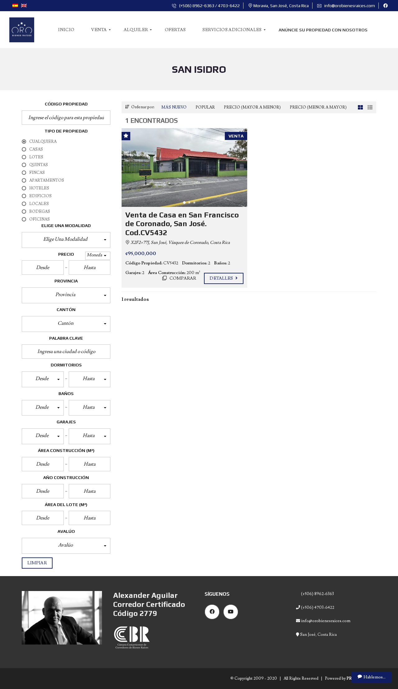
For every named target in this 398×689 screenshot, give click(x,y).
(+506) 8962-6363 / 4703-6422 (209, 5)
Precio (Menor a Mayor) (318, 107)
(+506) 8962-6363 (317, 593)
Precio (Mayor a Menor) (252, 107)
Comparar (183, 278)
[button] (66, 240)
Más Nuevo (174, 107)
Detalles (222, 278)
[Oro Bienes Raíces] (21, 30)
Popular (205, 107)
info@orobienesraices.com (349, 5)
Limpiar (37, 563)
